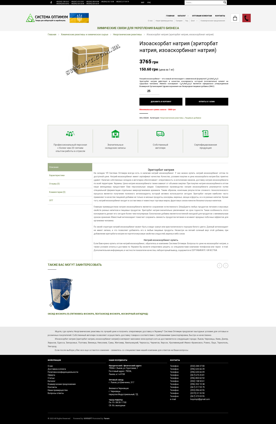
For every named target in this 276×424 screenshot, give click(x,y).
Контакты (220, 16)
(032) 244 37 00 (197, 366)
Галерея (179, 21)
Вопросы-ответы (56, 393)
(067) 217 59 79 (197, 387)
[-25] (158, 93)
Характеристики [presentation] (57, 175)
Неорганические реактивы (127, 34)
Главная (170, 16)
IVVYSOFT (88, 418)
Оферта (51, 375)
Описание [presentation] (54, 167)
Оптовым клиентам (202, 16)
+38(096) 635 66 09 (77, 3)
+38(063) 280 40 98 (92, 1)
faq (186, 21)
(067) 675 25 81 (197, 375)
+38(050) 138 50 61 (62, 1)
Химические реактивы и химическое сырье (84, 34)
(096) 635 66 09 (197, 372)
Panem (107, 418)
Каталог (182, 16)
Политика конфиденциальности (63, 372)
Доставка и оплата (57, 369)
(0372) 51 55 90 (197, 393)
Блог (193, 21)
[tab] (70, 167)
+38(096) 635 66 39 (92, 3)
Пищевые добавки (193, 118)
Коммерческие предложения (213, 21)
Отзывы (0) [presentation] (54, 184)
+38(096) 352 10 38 (107, 1)
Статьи (51, 378)
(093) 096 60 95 (197, 390)
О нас (150, 21)
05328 (145, 118)
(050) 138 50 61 (197, 381)
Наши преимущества (164, 21)
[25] (158, 88)
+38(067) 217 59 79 (122, 1)
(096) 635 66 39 (197, 369)
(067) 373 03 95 (197, 396)
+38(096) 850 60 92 (62, 3)
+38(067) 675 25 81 (77, 1)
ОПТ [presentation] (51, 200)
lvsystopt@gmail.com (200, 399)
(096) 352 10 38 (197, 384)
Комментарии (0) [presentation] (57, 192)
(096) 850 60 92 (197, 378)
